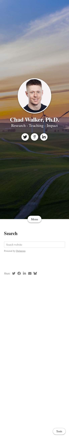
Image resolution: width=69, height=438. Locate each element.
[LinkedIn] (44, 137)
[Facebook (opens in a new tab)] (19, 273)
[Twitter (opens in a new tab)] (13, 273)
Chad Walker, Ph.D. (34, 119)
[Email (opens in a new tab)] (29, 273)
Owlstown (20, 250)
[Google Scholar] (34, 137)
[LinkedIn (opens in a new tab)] (24, 273)
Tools (59, 431)
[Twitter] (25, 137)
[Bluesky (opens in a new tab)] (35, 273)
